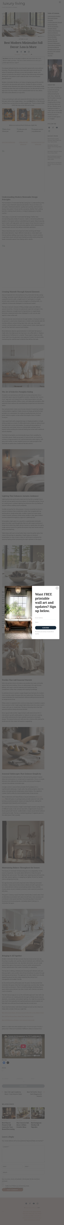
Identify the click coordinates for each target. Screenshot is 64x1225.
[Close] (57, 588)
